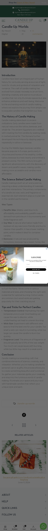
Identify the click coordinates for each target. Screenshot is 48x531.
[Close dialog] (46, 248)
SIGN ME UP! (36, 269)
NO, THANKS (36, 273)
